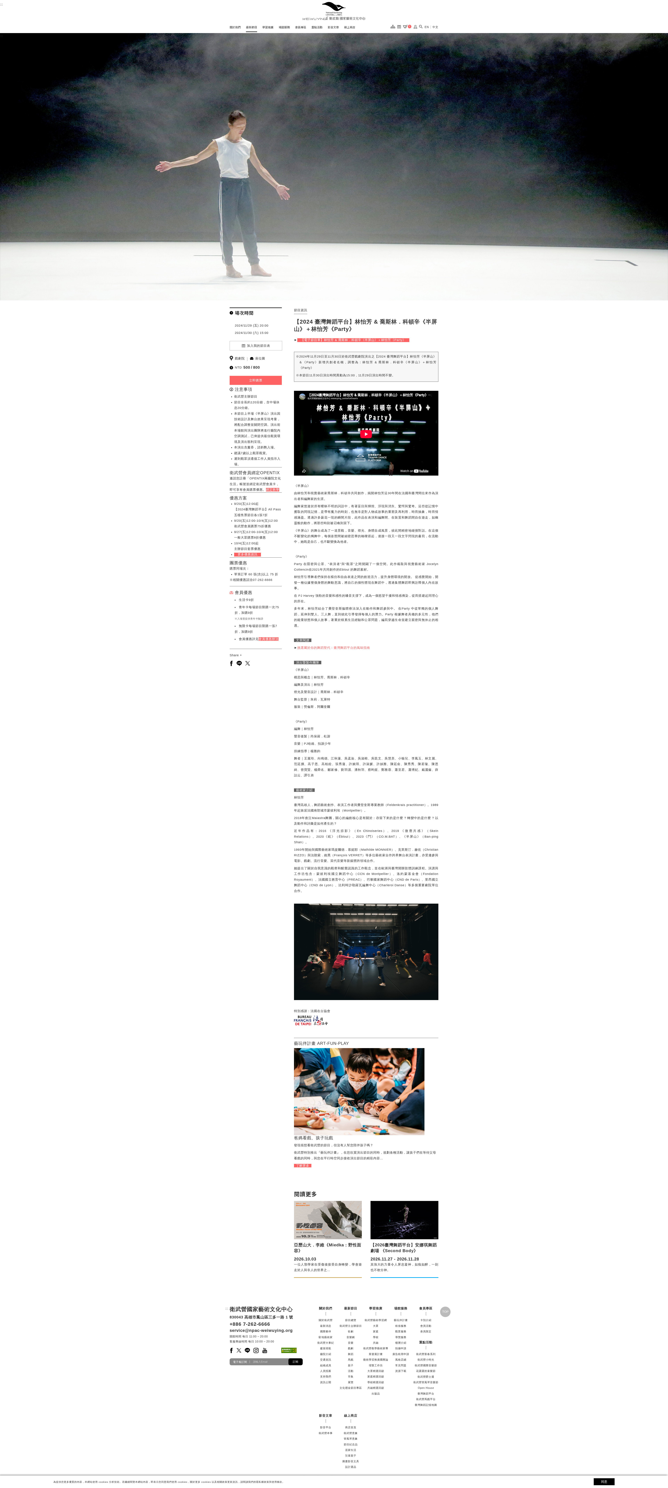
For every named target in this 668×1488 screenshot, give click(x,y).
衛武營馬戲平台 (426, 1399)
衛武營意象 (351, 1433)
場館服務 (284, 27)
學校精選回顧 (375, 1382)
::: (1, 4)
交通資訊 (325, 1359)
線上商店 (349, 27)
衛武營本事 (326, 1433)
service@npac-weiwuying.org (261, 1330)
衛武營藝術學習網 (376, 1320)
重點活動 (317, 27)
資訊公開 (325, 1382)
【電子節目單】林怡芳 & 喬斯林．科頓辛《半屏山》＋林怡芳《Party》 (353, 340)
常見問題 (400, 1365)
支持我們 (325, 1376)
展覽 (350, 1382)
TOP (445, 1311)
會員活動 (425, 1325)
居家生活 (350, 1449)
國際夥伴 (325, 1331)
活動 (350, 1370)
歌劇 (350, 1331)
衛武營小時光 (426, 1359)
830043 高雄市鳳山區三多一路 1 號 (261, 1317)
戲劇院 (240, 358)
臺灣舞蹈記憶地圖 (426, 1404)
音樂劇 (351, 1337)
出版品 (376, 1393)
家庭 (376, 1331)
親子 (350, 1365)
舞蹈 (350, 1354)
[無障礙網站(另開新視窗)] (289, 1350)
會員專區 (300, 27)
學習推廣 (267, 27)
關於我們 (235, 27)
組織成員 (325, 1365)
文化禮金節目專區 (351, 1387)
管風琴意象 (351, 1438)
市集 (350, 1376)
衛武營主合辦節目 (351, 1325)
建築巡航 (325, 1348)
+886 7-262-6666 (250, 1324)
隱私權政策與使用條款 (269, 1482)
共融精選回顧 (375, 1387)
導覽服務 (400, 1337)
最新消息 (325, 1325)
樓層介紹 (400, 1342)
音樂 (350, 1342)
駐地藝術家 (326, 1337)
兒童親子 (350, 1455)
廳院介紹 (325, 1354)
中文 (435, 27)
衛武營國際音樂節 (426, 1365)
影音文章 (333, 27)
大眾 (376, 1325)
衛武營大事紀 (325, 1342)
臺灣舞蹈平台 (426, 1393)
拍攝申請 (400, 1348)
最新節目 (251, 27)
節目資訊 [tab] (300, 310)
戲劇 (350, 1348)
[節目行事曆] (400, 26)
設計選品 (350, 1466)
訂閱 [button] (295, 1361)
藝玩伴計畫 (401, 1320)
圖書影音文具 (350, 1461)
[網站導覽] (394, 26)
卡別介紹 (425, 1320)
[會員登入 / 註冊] (415, 27)
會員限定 (425, 1331)
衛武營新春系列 (426, 1354)
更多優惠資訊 (247, 554)
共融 (376, 1342)
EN (427, 27)
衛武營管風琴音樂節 (425, 1382)
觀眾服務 (400, 1331)
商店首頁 (350, 1427)
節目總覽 (350, 1320)
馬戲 (350, 1359)
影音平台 (325, 1427)
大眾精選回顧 (375, 1370)
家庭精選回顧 (375, 1376)
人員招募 (325, 1370)
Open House (426, 1387)
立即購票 (255, 380)
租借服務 (400, 1325)
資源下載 (400, 1370)
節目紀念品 (351, 1444)
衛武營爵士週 (426, 1376)
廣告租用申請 (400, 1354)
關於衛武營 (326, 1320)
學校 (376, 1337)
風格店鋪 (400, 1359)
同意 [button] (604, 1481)
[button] (421, 26)
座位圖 (260, 358)
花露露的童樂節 (426, 1370)
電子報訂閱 (240, 1361)
